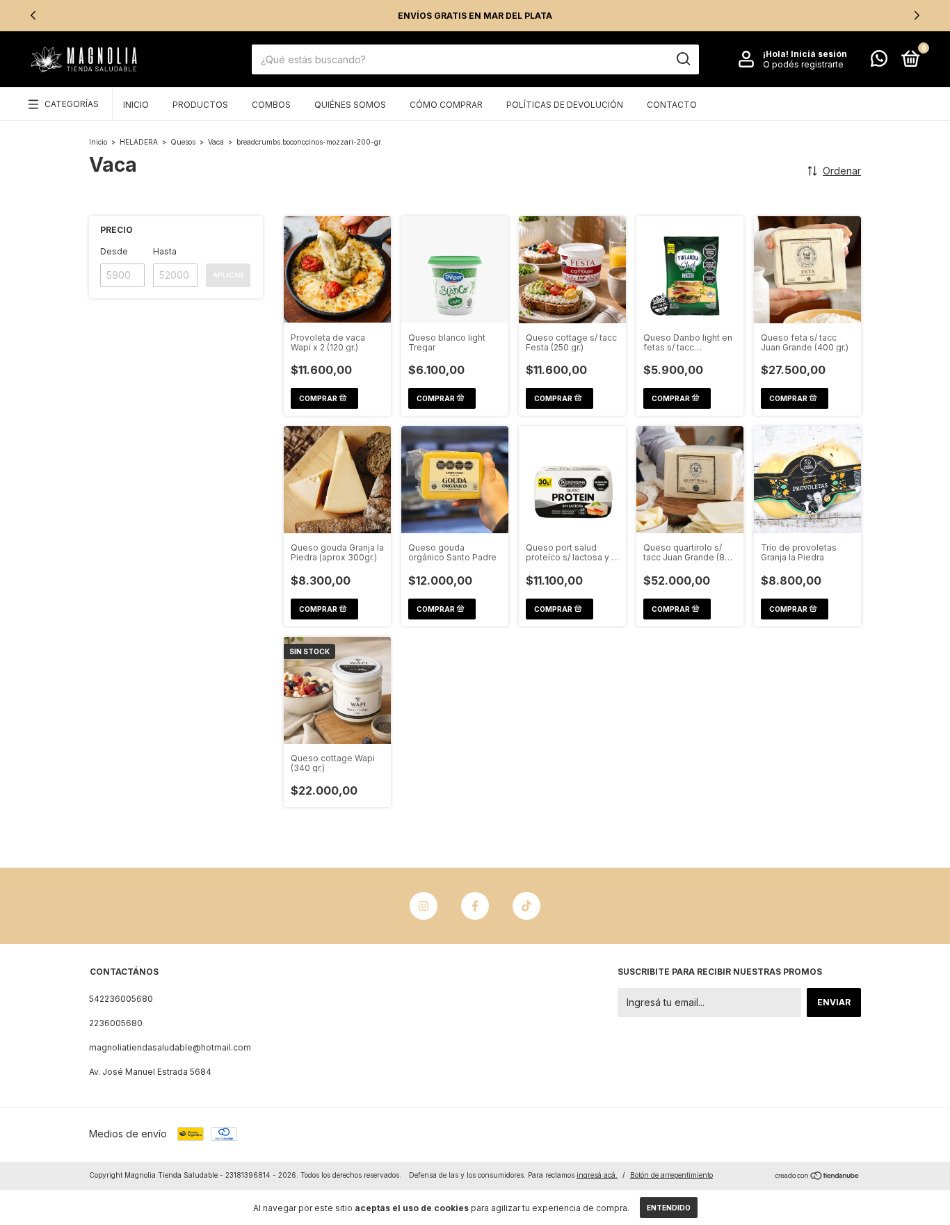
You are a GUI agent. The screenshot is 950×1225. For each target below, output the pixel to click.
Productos (200, 104)
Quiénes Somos (350, 104)
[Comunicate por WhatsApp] (879, 61)
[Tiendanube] (817, 1177)
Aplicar (228, 275)
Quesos (182, 142)
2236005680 (116, 1023)
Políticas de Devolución (564, 104)
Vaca (216, 142)
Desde (114, 251)
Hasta (165, 251)
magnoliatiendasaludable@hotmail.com (170, 1047)
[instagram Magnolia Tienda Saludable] (423, 906)
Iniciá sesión (819, 54)
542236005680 (121, 998)
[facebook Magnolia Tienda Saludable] (475, 906)
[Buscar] (682, 59)
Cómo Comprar (446, 104)
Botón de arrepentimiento (671, 1175)
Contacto (672, 104)
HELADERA (139, 142)
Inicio (136, 104)
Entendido (669, 1207)
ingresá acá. (597, 1175)
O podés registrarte (803, 64)
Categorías (72, 104)
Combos (271, 104)
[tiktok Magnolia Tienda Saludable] (526, 906)
